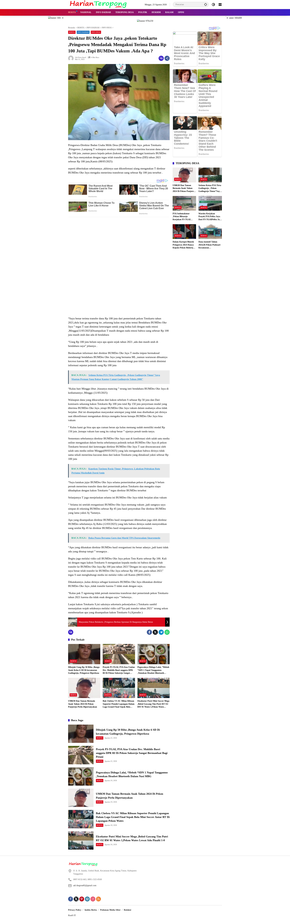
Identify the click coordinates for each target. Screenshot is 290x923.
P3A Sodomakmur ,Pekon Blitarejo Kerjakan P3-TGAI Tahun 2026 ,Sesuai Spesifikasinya (181, 216)
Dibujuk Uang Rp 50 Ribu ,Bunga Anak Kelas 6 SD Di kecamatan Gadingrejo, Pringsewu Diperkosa (84, 670)
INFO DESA (96, 32)
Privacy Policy (74, 910)
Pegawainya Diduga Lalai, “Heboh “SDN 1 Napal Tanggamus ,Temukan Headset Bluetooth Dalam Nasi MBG (153, 670)
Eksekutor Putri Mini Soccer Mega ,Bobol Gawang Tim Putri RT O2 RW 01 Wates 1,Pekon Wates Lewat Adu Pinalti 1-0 (153, 704)
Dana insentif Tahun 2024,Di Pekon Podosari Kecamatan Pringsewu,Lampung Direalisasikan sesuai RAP (209, 245)
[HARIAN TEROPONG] (98, 4)
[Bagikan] (167, 58)
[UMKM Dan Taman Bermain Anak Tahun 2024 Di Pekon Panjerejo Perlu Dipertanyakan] (84, 688)
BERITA (72, 32)
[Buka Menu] (220, 4)
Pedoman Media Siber (110, 910)
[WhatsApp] (167, 632)
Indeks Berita (91, 910)
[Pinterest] (81, 899)
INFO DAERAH (83, 32)
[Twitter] (155, 632)
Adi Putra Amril (80, 57)
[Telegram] (161, 632)
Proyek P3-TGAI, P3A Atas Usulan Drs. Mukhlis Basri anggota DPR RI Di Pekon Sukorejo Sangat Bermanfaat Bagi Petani (119, 670)
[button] (206, 4)
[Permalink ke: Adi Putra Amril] (71, 58)
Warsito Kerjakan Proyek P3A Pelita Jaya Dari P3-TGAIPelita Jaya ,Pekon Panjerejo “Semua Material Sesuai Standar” (210, 216)
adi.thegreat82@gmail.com (84, 885)
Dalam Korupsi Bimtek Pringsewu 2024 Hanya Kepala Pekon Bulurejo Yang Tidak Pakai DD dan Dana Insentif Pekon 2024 (184, 245)
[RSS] (98, 899)
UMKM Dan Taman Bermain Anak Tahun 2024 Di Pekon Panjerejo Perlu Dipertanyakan (82, 704)
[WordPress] (87, 899)
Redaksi (127, 910)
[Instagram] (92, 899)
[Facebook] (149, 632)
